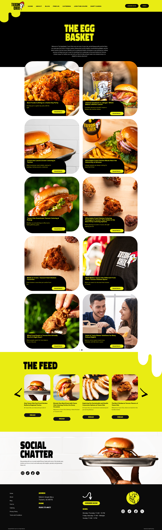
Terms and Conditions (16, 515)
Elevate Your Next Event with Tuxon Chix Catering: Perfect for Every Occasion (65, 405)
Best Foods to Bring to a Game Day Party (42, 103)
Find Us (56, 6)
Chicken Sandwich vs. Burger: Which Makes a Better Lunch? (99, 103)
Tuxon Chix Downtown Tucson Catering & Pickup (43, 219)
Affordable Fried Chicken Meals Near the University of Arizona (101, 161)
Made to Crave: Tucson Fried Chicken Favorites (41, 278)
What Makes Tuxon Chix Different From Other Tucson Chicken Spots (100, 278)
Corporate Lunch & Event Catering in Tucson (41, 161)
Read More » (58, 111)
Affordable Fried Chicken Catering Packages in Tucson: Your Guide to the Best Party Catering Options (100, 219)
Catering (67, 6)
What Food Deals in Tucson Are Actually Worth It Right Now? (42, 336)
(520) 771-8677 (45, 507)
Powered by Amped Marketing (149, 528)
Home (30, 6)
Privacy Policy (14, 511)
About (39, 6)
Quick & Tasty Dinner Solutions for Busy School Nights (100, 336)
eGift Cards (96, 6)
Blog (47, 6)
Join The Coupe (80, 6)
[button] (18, 392)
